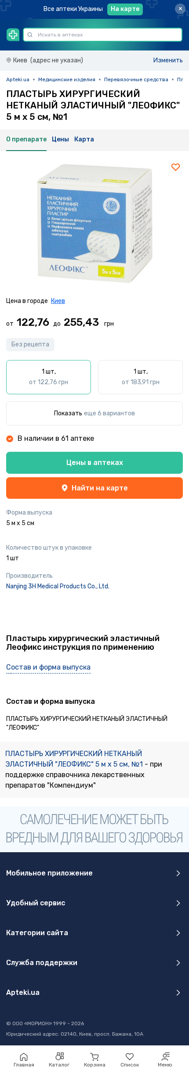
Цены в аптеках (94, 462)
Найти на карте (100, 488)
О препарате (26, 139)
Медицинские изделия (66, 79)
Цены (60, 139)
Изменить (168, 60)
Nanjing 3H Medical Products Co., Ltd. (57, 586)
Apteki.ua (17, 79)
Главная (24, 1065)
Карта (84, 139)
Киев (58, 301)
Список (129, 1065)
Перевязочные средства (136, 79)
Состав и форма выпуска (48, 667)
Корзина (94, 1065)
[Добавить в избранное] (176, 167)
